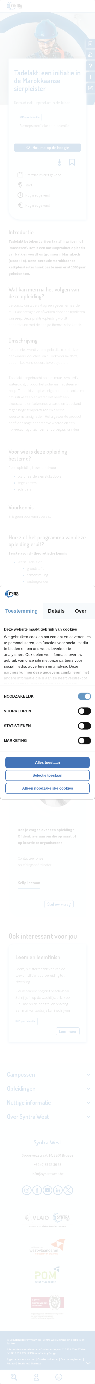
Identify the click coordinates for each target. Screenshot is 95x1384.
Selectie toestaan (47, 775)
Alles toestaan (47, 762)
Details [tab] (56, 611)
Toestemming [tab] (21, 611)
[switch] (84, 711)
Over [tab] (80, 611)
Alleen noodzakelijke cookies (47, 788)
